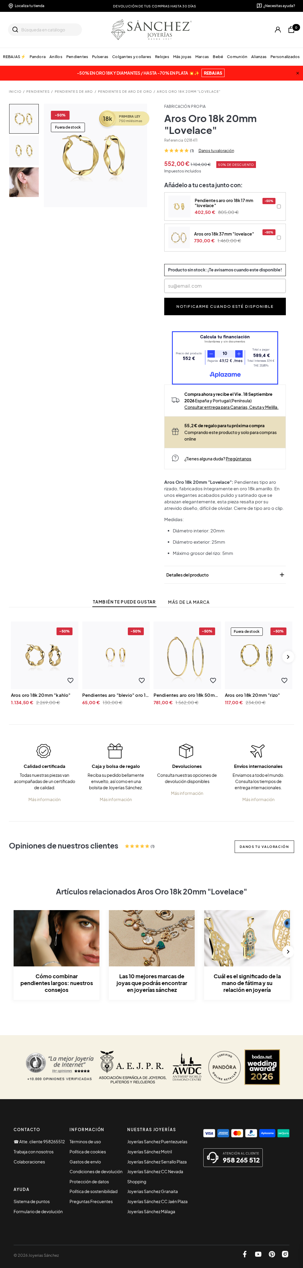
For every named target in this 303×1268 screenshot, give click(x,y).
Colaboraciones (29, 1161)
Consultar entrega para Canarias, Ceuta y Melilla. (231, 407)
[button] (70, 680)
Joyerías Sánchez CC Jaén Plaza (157, 1201)
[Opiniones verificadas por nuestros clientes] (59, 1067)
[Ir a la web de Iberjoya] (132, 1067)
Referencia (173, 140)
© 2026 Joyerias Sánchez (36, 1255)
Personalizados (285, 56)
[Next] (288, 657)
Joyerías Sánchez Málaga (151, 1211)
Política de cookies (88, 1151)
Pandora (38, 56)
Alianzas (259, 56)
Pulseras (100, 56)
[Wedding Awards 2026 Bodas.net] (262, 1067)
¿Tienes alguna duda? (217, 458)
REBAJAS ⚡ (14, 56)
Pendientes (77, 56)
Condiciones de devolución (96, 1171)
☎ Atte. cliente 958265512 (39, 1141)
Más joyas (182, 56)
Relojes (162, 56)
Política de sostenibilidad (93, 1191)
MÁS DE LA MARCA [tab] (188, 602)
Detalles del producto (225, 574)
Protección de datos (89, 1181)
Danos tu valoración (216, 150)
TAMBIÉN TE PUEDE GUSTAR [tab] (124, 601)
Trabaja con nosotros (34, 1151)
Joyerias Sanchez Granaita (152, 1191)
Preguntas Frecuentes (91, 1201)
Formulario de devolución (38, 1211)
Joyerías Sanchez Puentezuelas (157, 1141)
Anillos (55, 56)
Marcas (202, 56)
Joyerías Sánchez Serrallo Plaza (157, 1161)
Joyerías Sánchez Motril (149, 1151)
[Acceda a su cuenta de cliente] (278, 29)
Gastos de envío (85, 1161)
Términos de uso (85, 1141)
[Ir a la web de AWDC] (187, 1067)
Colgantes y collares (131, 56)
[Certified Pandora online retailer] (224, 1067)
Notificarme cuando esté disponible (225, 306)
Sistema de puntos (32, 1201)
